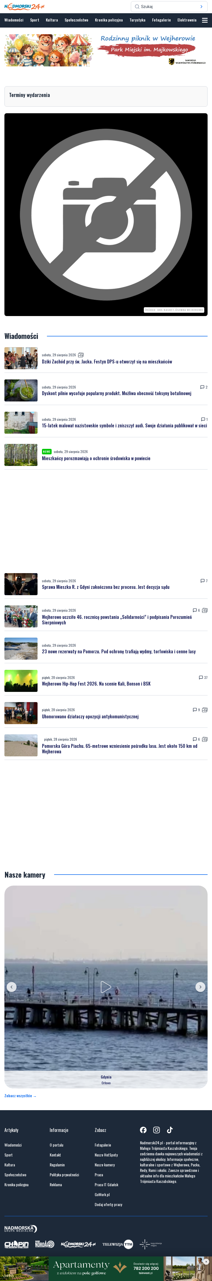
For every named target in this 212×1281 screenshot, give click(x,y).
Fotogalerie (161, 20)
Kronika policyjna (109, 20)
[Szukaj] (201, 6)
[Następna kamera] (200, 987)
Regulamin (57, 1164)
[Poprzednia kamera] (12, 987)
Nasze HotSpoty (106, 1155)
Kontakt (55, 1155)
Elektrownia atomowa (194, 20)
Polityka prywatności (64, 1174)
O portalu (56, 1145)
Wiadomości (13, 20)
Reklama (56, 1184)
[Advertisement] (106, 521)
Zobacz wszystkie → (20, 1095)
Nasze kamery (105, 1164)
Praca (99, 1174)
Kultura (52, 20)
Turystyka (137, 20)
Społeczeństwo (76, 20)
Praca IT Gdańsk (106, 1184)
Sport (34, 20)
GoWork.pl (102, 1194)
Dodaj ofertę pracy (108, 1204)
